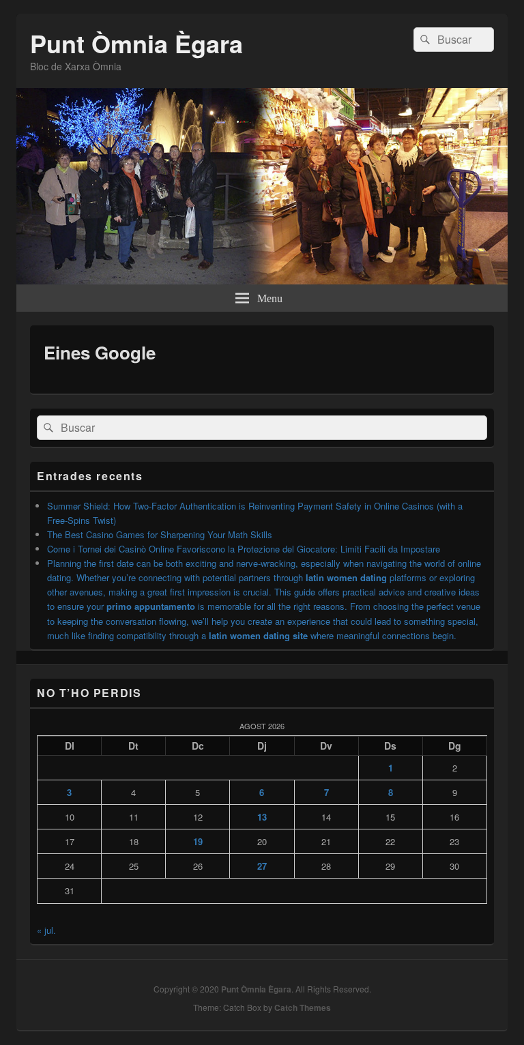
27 (262, 865)
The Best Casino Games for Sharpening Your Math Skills (159, 534)
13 (262, 816)
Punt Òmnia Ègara (136, 43)
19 (198, 841)
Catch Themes (302, 1007)
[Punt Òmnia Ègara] (262, 280)
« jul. (46, 930)
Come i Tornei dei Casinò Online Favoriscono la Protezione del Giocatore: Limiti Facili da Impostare (243, 548)
